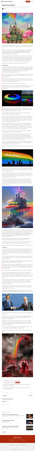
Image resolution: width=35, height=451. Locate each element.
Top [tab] (2, 412)
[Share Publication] (24, 1)
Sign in (32, 1)
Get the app (21, 447)
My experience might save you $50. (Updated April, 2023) (10, 427)
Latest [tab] (5, 412)
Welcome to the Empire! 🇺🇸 (6, 421)
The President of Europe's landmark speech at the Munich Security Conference (13, 415)
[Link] (0, 65)
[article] (17, 416)
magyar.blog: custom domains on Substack (10, 426)
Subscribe (28, 1)
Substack (13, 449)
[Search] (22, 1)
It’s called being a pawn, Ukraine (8, 420)
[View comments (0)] (6, 11)
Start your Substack (15, 447)
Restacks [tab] (7, 401)
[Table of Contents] (1, 225)
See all (4, 432)
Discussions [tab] (8, 412)
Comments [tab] (4, 401)
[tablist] (5, 401)
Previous (5, 395)
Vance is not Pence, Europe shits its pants (10, 414)
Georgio (5, 8)
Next (30, 395)
